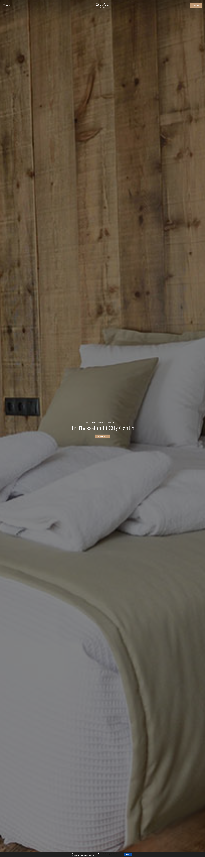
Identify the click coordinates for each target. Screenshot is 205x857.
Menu (8, 5)
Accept (128, 854)
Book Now (196, 5)
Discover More (102, 436)
